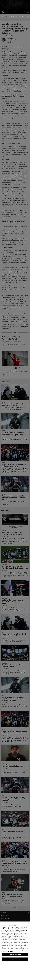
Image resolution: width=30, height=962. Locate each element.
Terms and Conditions (8, 928)
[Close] (28, 923)
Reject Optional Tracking (15, 954)
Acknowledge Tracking (15, 959)
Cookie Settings (9, 951)
